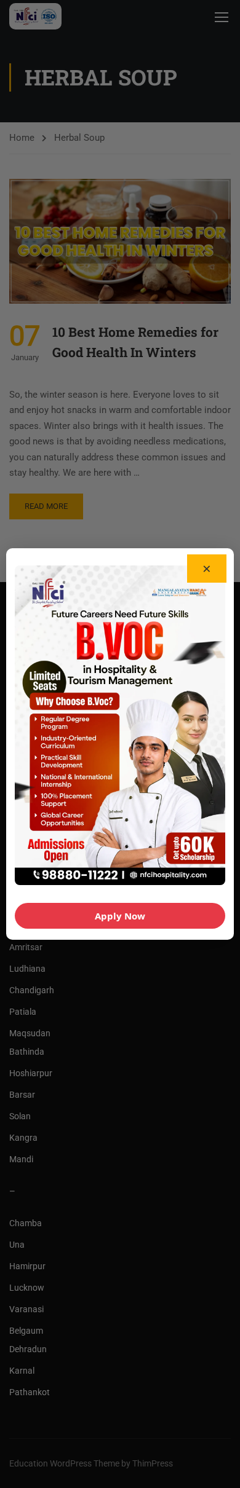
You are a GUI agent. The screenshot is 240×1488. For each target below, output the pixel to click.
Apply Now (120, 916)
